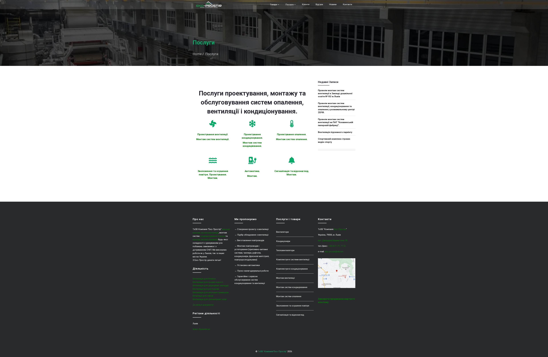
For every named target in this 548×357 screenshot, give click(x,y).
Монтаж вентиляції (285, 278)
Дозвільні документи (203, 305)
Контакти (347, 4)
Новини (333, 4)
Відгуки (319, 4)
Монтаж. (252, 175)
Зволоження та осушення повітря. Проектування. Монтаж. (213, 174)
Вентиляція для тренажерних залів (210, 299)
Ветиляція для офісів (203, 296)
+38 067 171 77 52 (337, 246)
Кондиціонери (283, 241)
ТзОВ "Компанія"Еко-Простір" (272, 351)
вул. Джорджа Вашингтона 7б (332, 240)
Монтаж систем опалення (288, 296)
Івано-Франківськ (201, 329)
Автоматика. (252, 171)
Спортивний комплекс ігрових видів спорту (334, 140)
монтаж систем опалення (205, 239)
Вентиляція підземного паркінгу (335, 132)
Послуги (289, 4)
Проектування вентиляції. (212, 134)
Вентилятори (282, 232)
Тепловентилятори (285, 250)
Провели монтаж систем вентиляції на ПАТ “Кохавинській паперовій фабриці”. (335, 122)
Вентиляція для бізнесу (204, 278)
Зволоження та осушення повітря (292, 305)
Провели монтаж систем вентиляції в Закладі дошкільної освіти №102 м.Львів (335, 93)
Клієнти (305, 4)
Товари (273, 4)
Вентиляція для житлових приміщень (211, 292)
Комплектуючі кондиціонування (292, 269)
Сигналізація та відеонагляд (290, 315)
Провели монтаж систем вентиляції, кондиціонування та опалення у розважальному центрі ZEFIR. (336, 108)
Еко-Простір (340, 229)
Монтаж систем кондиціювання (291, 287)
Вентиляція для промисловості (208, 282)
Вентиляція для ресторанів (206, 289)
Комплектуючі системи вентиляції (292, 259)
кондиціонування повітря (212, 236)
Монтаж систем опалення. (292, 139)
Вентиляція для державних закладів (210, 285)
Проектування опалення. (291, 134)
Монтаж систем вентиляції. (212, 139)
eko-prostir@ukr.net (334, 251)
